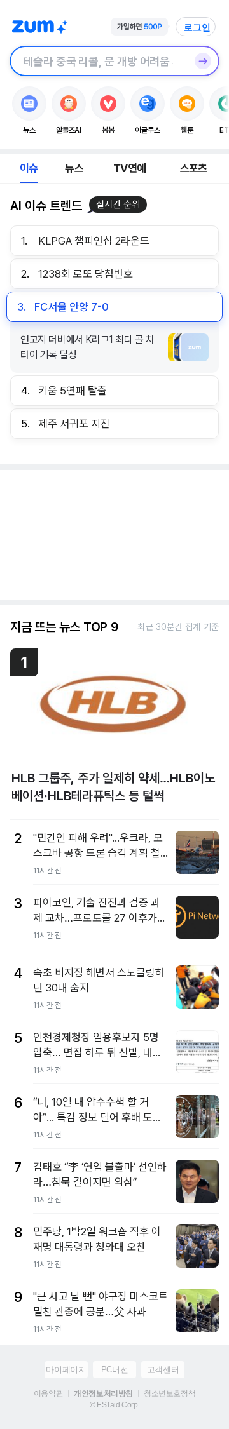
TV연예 (129, 168)
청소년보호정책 (169, 1393)
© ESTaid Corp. (114, 1404)
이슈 (29, 168)
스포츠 (193, 168)
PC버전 (114, 1369)
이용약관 (48, 1393)
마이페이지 (66, 1369)
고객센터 (163, 1369)
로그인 (197, 27)
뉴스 (74, 168)
